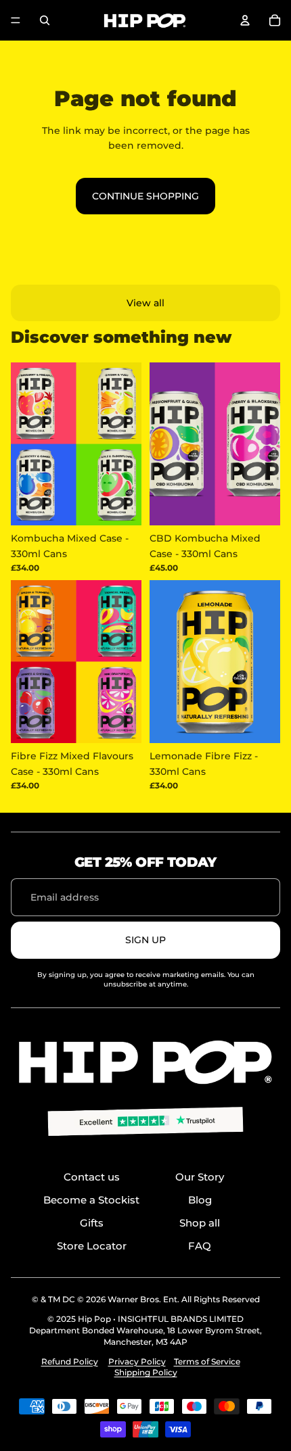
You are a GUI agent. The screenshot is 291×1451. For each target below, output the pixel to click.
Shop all (199, 1222)
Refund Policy (69, 1361)
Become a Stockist (91, 1199)
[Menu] (15, 20)
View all (145, 303)
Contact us (92, 1176)
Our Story (199, 1176)
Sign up (145, 940)
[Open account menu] (245, 20)
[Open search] (45, 20)
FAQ (199, 1245)
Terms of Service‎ (207, 1361)
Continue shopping (145, 196)
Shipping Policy (145, 1372)
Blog (200, 1199)
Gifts (92, 1222)
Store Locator (92, 1245)
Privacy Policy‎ (137, 1361)
